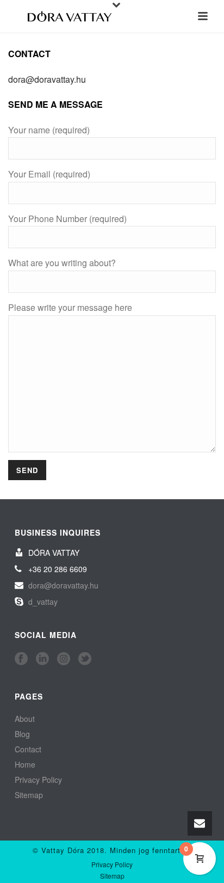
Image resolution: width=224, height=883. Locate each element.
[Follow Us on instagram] (63, 659)
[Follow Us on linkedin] (42, 659)
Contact (28, 749)
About (25, 718)
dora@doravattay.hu (47, 79)
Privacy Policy (38, 779)
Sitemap (29, 795)
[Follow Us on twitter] (84, 659)
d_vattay (43, 601)
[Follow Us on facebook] (21, 659)
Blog (22, 734)
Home (25, 764)
